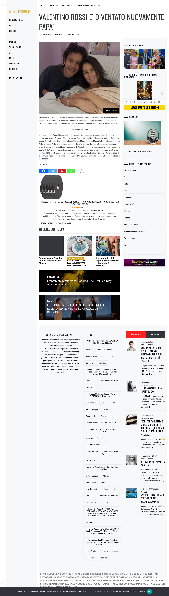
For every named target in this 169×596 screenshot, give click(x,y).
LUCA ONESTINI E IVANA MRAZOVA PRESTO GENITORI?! (77, 262)
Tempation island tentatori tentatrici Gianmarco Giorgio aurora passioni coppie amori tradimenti (102, 542)
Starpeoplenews (73, 35)
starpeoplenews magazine (134, 231)
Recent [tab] (156, 335)
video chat (90, 558)
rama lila (90, 496)
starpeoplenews (147, 345)
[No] (166, 591)
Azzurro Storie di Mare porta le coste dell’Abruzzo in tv (153, 498)
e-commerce (91, 403)
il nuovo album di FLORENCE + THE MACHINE (102, 430)
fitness (106, 409)
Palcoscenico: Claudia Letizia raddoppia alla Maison (50, 260)
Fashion (13, 41)
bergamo (89, 363)
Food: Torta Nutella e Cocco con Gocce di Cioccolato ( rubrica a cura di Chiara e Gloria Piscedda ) (153, 428)
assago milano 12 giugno (96, 356)
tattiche (89, 522)
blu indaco (103, 363)
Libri (125, 191)
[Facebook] (43, 169)
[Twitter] (52, 169)
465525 (84, 207)
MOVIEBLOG (129, 204)
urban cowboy (91, 551)
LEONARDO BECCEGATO (95, 445)
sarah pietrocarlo (92, 502)
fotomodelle (91, 416)
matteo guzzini (92, 476)
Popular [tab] (137, 335)
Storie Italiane (129, 238)
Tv (10, 36)
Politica (127, 218)
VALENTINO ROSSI (64, 223)
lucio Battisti (91, 460)
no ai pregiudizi (92, 489)
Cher (88, 381)
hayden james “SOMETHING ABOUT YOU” (102, 423)
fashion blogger (92, 409)
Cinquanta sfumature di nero (106, 381)
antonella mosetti (105, 350)
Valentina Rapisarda (110, 551)
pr (115, 489)
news (103, 482)
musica (106, 476)
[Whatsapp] (71, 169)
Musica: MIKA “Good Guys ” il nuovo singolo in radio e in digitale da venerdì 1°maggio (151, 354)
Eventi (104, 403)
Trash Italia (15, 47)
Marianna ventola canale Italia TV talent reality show (102, 468)
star (106, 502)
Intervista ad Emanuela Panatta (153, 463)
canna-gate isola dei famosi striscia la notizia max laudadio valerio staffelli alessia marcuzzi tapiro (102, 372)
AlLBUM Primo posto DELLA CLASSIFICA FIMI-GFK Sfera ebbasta (102, 342)
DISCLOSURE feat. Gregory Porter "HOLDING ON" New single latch (102, 395)
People (106, 489)
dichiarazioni (91, 387)
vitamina (103, 558)
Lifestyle (13, 25)
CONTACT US (14, 69)
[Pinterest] (62, 169)
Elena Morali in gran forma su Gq (151, 389)
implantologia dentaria (95, 438)
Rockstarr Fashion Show (108, 496)
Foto (11, 58)
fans (114, 403)
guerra (103, 416)
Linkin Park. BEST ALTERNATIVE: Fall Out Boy (102, 452)
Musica (12, 30)
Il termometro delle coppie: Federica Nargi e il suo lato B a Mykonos (107, 262)
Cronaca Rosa (16, 20)
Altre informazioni (98, 210)
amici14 (89, 350)
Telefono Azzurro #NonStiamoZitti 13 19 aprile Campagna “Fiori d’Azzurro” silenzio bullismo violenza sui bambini (102, 531)
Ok (149, 591)
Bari (112, 356)
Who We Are (14, 63)
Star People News (131, 225)
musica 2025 (91, 482)
